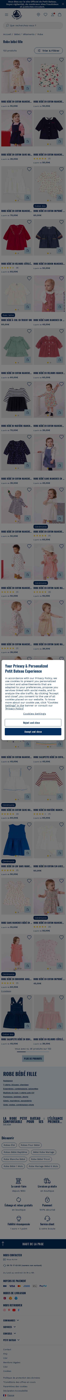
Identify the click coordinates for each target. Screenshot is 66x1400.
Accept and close (33, 731)
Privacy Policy (14, 708)
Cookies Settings (34, 713)
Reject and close (31, 722)
